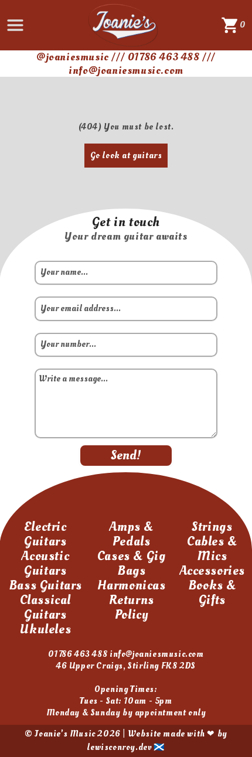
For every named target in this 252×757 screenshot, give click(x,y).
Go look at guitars (126, 155)
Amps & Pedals (131, 534)
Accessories (212, 570)
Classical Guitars (45, 607)
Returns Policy (131, 607)
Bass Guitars (45, 585)
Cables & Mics (212, 548)
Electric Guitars (45, 534)
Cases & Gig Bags (131, 563)
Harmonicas (131, 585)
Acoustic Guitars (45, 563)
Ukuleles (45, 629)
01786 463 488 (77, 654)
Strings (212, 526)
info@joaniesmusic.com (157, 654)
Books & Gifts (212, 592)
